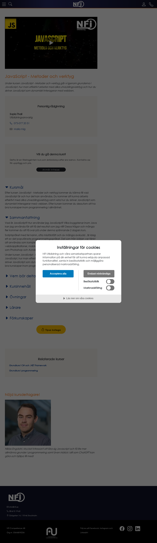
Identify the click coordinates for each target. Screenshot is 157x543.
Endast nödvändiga (99, 273)
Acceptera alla (58, 273)
